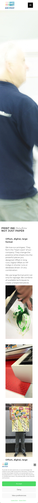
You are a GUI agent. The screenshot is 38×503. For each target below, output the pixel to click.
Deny (19, 490)
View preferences (19, 495)
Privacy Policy (22, 500)
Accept (19, 484)
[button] (35, 465)
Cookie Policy (14, 500)
